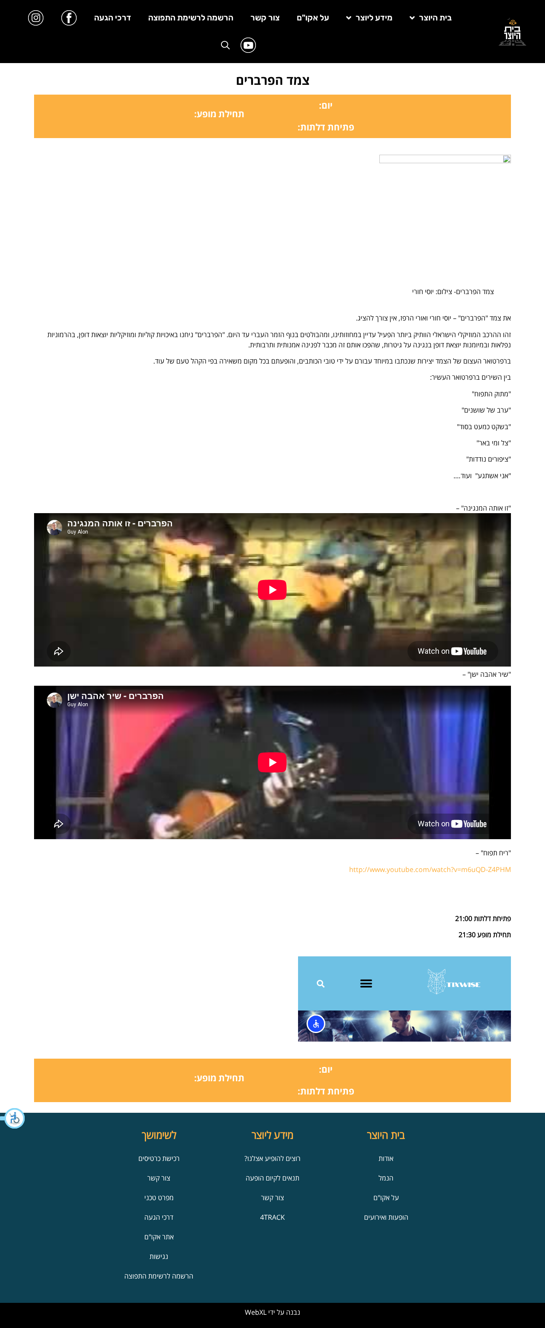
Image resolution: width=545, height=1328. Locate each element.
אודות (386, 1158)
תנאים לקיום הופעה (272, 1178)
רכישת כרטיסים (159, 1158)
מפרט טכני (159, 1197)
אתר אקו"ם (159, 1236)
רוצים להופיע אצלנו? (272, 1158)
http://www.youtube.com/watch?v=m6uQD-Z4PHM (430, 869)
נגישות (158, 1256)
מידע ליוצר (374, 18)
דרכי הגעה (112, 18)
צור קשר (265, 18)
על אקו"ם (313, 18)
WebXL (256, 1312)
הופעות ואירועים (386, 1217)
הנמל (386, 1178)
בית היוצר (435, 18)
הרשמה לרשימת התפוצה (190, 18)
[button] (13, 1118)
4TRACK (272, 1217)
